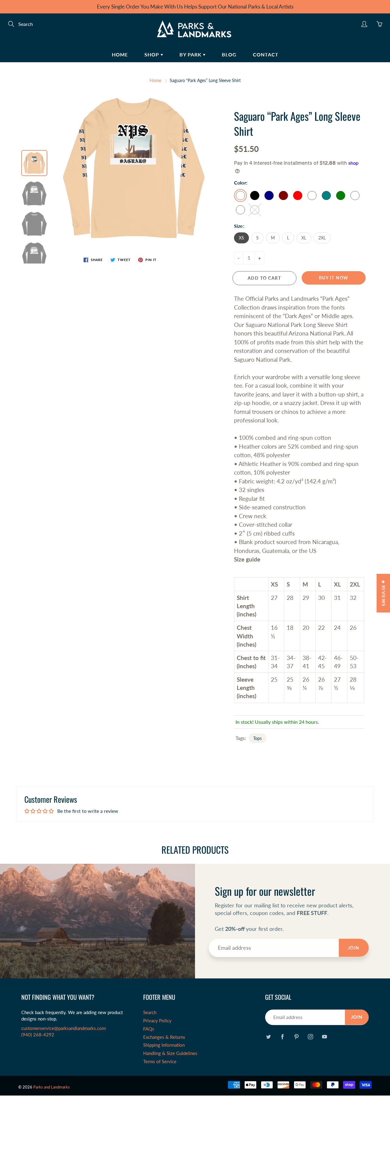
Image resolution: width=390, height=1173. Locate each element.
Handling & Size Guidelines (170, 1053)
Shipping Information (164, 1045)
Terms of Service (159, 1061)
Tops (257, 738)
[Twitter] (268, 1036)
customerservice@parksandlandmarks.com (63, 1028)
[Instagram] (310, 1036)
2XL (322, 237)
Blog (229, 54)
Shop (152, 54)
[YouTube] (324, 1036)
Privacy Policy (157, 1020)
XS (241, 237)
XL (303, 237)
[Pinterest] (296, 1036)
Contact (265, 54)
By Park (191, 54)
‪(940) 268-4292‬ (37, 1034)
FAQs (148, 1028)
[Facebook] (282, 1036)
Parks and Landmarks (51, 1087)
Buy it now (334, 277)
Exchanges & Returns (164, 1037)
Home (120, 54)
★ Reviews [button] (383, 593)
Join (354, 947)
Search (149, 1012)
